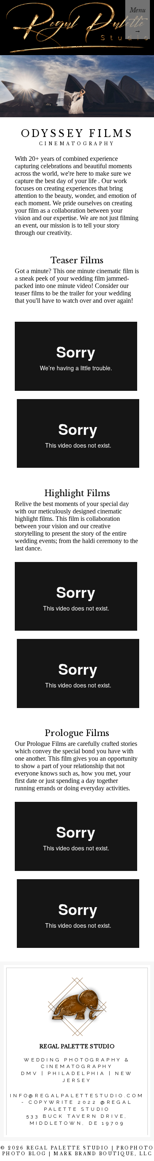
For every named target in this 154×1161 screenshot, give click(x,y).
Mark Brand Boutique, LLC (102, 1153)
